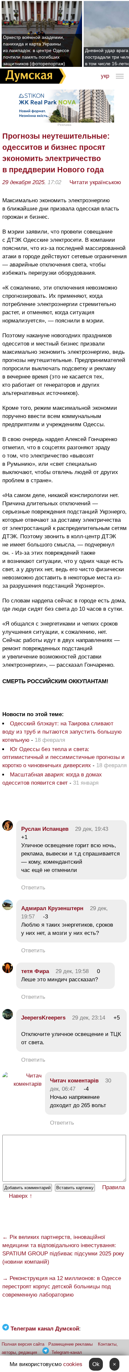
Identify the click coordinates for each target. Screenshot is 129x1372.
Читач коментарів (74, 1081)
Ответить (33, 887)
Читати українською (95, 182)
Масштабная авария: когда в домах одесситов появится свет (52, 778)
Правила (113, 1187)
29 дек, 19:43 (91, 829)
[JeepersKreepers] (7, 1018)
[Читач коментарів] (22, 1084)
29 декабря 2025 (23, 182)
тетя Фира (35, 971)
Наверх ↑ (20, 1196)
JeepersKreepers (43, 1018)
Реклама (64, 124)
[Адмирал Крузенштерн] (7, 908)
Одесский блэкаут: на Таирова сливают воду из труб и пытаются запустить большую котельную (62, 731)
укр (105, 76)
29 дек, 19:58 (72, 971)
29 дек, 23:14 (88, 1018)
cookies (72, 1364)
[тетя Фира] (7, 971)
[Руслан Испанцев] (7, 829)
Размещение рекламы (70, 1344)
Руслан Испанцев (44, 829)
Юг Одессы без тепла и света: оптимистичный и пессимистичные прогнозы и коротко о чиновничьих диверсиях (63, 757)
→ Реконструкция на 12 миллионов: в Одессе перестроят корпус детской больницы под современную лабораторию (61, 1286)
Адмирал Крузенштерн (52, 908)
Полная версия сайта (23, 1344)
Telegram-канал (67, 1352)
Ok (96, 1364)
